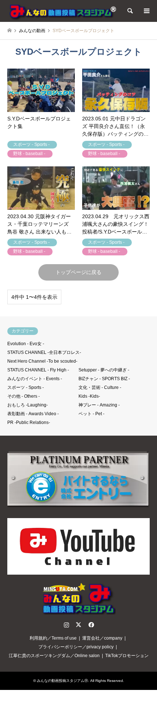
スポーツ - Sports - (25, 387)
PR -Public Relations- (28, 422)
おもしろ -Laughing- (27, 405)
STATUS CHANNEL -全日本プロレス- (44, 352)
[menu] (146, 11)
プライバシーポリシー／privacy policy (76, 646)
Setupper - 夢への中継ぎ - (103, 370)
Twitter (78, 624)
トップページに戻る (78, 272)
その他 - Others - (23, 396)
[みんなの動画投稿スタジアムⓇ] (62, 10)
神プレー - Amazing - (99, 405)
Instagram (66, 624)
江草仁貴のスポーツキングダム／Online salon (54, 655)
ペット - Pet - (91, 413)
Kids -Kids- (89, 396)
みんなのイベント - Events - (34, 378)
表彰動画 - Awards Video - (33, 413)
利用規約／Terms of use (53, 638)
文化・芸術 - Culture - (99, 387)
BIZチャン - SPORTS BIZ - (104, 378)
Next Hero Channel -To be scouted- (42, 361)
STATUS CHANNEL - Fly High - (38, 370)
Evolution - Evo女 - (25, 343)
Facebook (90, 624)
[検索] (130, 11)
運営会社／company (102, 638)
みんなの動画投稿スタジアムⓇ (62, 681)
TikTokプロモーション (127, 655)
